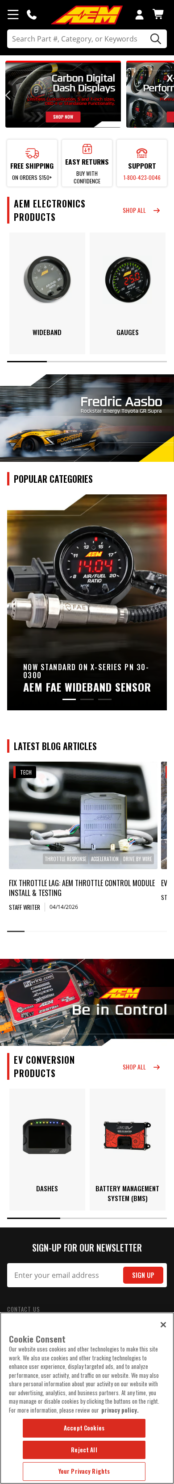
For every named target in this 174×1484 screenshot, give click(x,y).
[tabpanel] (47, 293)
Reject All (84, 1449)
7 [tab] (123, 931)
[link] (83, 815)
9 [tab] (158, 931)
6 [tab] (105, 931)
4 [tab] (147, 361)
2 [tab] (67, 361)
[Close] (163, 1325)
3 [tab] (107, 361)
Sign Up (143, 1275)
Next (165, 95)
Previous (8, 95)
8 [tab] (140, 931)
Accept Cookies (84, 1427)
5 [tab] (87, 931)
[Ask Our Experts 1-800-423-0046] (31, 14)
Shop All (134, 210)
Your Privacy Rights (84, 1471)
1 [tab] (27, 361)
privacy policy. (120, 1409)
